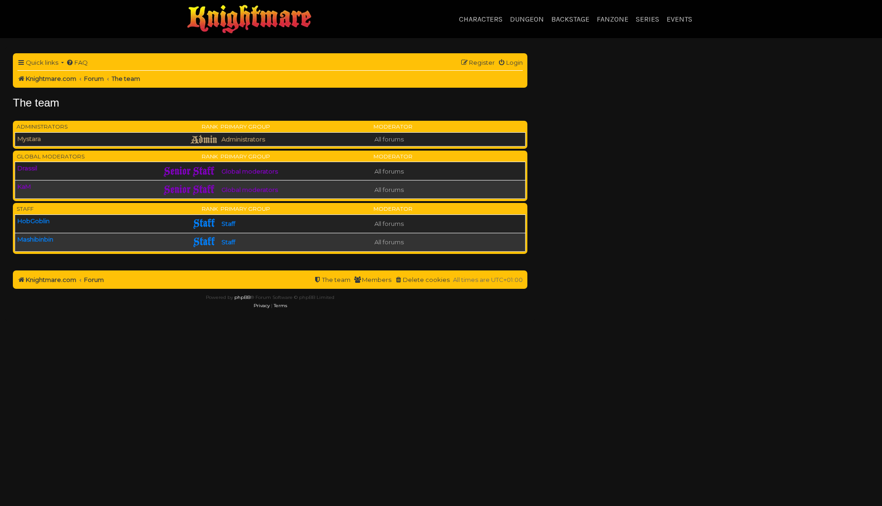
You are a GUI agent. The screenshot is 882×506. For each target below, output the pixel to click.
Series (647, 19)
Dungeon (527, 19)
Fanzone (612, 19)
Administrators (42, 126)
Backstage (570, 19)
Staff (25, 208)
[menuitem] (77, 62)
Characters (481, 19)
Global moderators (51, 156)
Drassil (27, 168)
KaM (24, 186)
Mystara (29, 138)
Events (679, 19)
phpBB (242, 297)
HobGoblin (33, 221)
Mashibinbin (35, 239)
